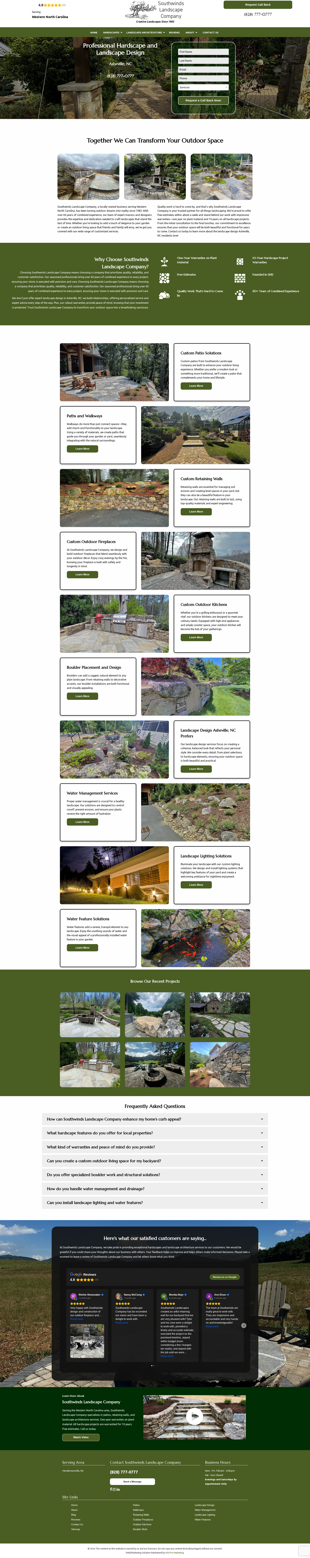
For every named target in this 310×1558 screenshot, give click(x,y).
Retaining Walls (141, 1514)
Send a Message (132, 1481)
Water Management (205, 1510)
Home (74, 1505)
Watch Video (81, 1437)
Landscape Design (204, 1505)
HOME (93, 32)
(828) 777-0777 (258, 14)
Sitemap (75, 1529)
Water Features (203, 1519)
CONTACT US (210, 32)
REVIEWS (174, 32)
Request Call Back (258, 4)
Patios (136, 1505)
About (74, 1510)
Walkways (138, 1510)
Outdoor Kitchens (142, 1524)
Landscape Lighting (205, 1514)
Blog (73, 1514)
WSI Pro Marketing (174, 1552)
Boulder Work (140, 1529)
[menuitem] (93, 32)
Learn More (196, 386)
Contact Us (77, 1524)
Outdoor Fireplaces (143, 1519)
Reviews (75, 1519)
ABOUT (190, 32)
